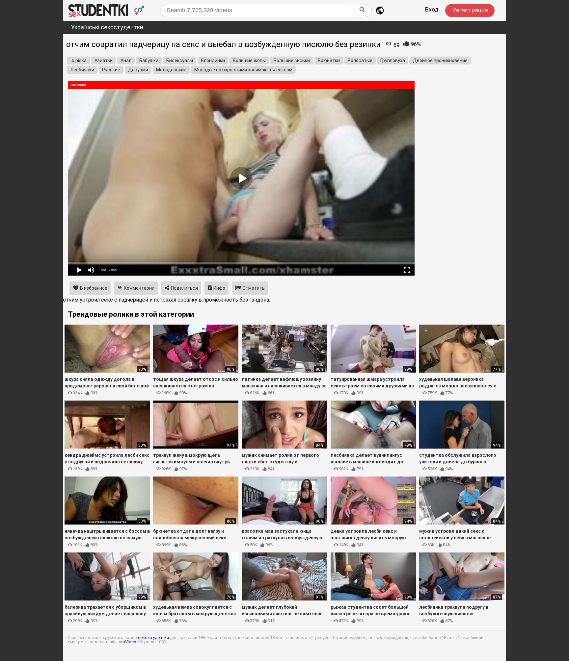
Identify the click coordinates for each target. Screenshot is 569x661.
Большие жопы (249, 60)
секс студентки (153, 637)
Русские (111, 69)
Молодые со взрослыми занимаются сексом (243, 69)
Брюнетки (329, 60)
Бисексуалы (179, 60)
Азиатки (104, 60)
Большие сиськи (292, 60)
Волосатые (360, 60)
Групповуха (392, 60)
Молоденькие (171, 69)
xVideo (129, 641)
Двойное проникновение (440, 60)
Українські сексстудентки (107, 27)
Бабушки (148, 60)
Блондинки (213, 60)
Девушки (138, 69)
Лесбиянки (82, 69)
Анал (126, 60)
